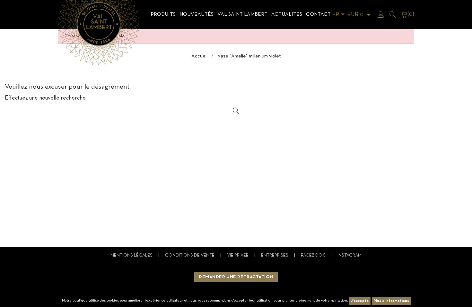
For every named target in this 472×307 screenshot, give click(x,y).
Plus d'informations (391, 301)
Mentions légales (131, 255)
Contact (318, 14)
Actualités (286, 14)
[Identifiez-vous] (381, 14)
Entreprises (275, 255)
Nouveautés (196, 14)
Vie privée (238, 255)
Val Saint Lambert (242, 14)
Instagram (349, 255)
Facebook (313, 255)
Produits (163, 14)
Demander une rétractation (236, 277)
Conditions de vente (190, 255)
